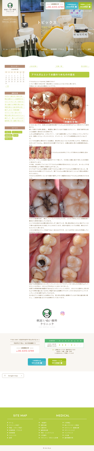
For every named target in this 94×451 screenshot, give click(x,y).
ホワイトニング (70, 430)
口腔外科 (44, 428)
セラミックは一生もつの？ (13, 112)
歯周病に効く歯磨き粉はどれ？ (15, 121)
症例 (10, 438)
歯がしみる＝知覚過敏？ (13, 110)
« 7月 (7, 86)
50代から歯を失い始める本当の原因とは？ (19, 96)
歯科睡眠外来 (69, 438)
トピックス (12, 435)
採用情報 (12, 433)
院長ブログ (8, 138)
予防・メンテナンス (47, 433)
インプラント (69, 433)
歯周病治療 (44, 430)
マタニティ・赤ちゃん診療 (49, 438)
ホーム (11, 423)
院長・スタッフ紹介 (15, 428)
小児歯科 (44, 435)
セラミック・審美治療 (72, 428)
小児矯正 (67, 423)
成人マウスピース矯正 (72, 425)
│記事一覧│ (59, 66)
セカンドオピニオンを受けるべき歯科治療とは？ (21, 102)
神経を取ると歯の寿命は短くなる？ (16, 107)
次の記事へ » (85, 66)
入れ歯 (67, 435)
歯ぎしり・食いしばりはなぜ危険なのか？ (18, 118)
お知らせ (8, 132)
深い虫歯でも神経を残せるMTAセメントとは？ (20, 104)
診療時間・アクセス (15, 430)
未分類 (16, 135)
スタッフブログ (17, 132)
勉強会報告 (8, 135)
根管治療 (44, 425)
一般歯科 (44, 423)
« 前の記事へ (33, 66)
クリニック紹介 (14, 425)
